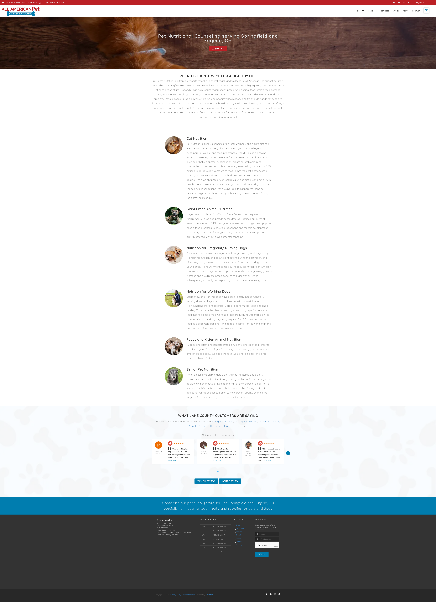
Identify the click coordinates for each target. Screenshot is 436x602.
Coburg (238, 421)
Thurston (264, 421)
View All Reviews (206, 481)
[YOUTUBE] (394, 2)
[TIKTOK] (408, 2)
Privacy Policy (175, 595)
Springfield (218, 421)
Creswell (274, 421)
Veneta (193, 426)
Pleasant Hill (205, 426)
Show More (172, 460)
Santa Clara (250, 421)
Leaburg (218, 426)
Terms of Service (188, 595)
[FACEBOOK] (399, 2)
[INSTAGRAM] (403, 2)
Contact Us (218, 49)
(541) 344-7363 (162, 528)
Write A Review (230, 481)
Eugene (229, 421)
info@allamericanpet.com (166, 530)
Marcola (228, 426)
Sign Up (262, 554)
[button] (426, 10)
